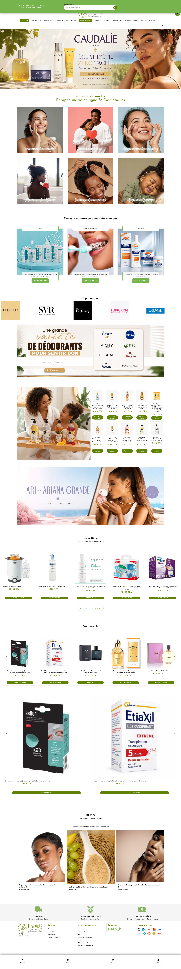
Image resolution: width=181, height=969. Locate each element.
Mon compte (82, 935)
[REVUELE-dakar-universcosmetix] (40, 255)
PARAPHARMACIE (54, 940)
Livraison (38, 920)
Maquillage (51, 937)
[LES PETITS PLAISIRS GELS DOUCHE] (53, 427)
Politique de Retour (84, 946)
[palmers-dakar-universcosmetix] (141, 255)
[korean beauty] (141, 134)
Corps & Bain (52, 935)
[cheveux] (91, 185)
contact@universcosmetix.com (26, 937)
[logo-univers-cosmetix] (90, 13)
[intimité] (91, 134)
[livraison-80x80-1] (38, 913)
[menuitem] (25, 20)
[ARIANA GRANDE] (90, 499)
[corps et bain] (40, 185)
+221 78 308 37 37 (22, 939)
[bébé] (141, 185)
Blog (79, 937)
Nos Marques (82, 932)
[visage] (40, 134)
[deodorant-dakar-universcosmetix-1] (90, 354)
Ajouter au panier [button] (97, 420)
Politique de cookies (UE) (85, 949)
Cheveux (50, 932)
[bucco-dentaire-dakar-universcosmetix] (91, 255)
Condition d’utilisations (85, 940)
